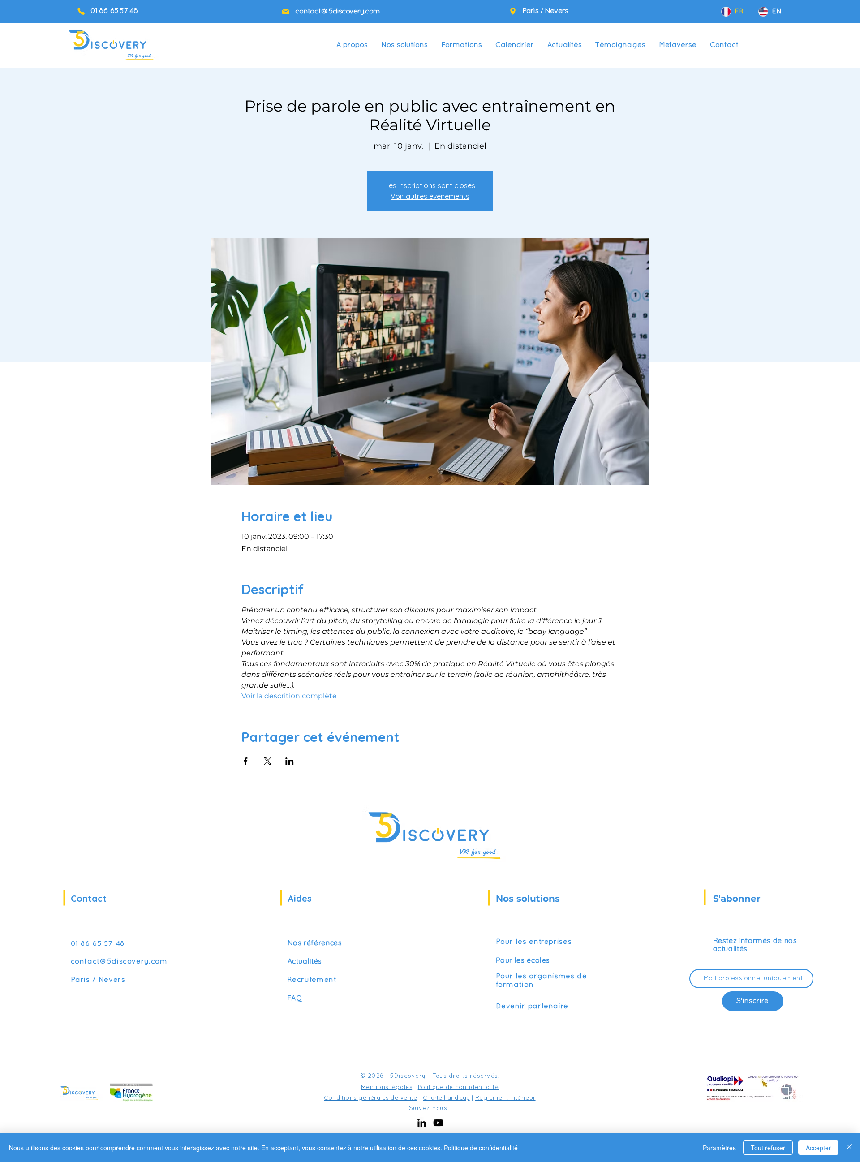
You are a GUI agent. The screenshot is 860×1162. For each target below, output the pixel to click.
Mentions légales (386, 1086)
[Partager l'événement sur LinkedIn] (289, 761)
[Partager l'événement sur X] (267, 761)
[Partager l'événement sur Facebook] (245, 761)
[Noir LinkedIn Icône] (422, 1123)
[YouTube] (438, 1123)
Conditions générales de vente (370, 1097)
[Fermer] (849, 1147)
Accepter (818, 1147)
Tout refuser (768, 1147)
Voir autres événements (430, 196)
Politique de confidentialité (458, 1086)
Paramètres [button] (719, 1147)
